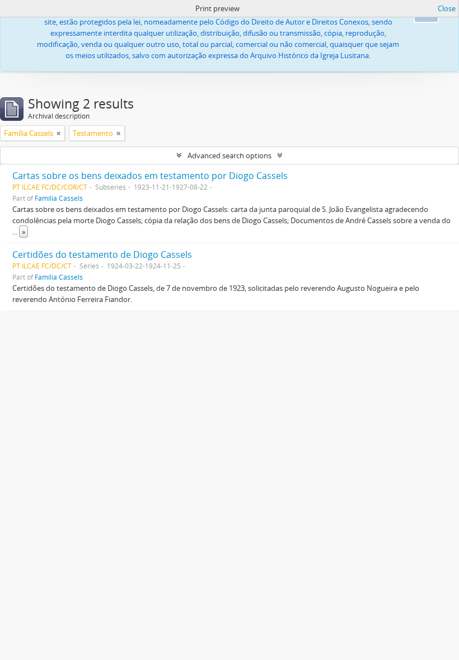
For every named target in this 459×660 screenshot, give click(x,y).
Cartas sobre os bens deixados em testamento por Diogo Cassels (150, 175)
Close (447, 8)
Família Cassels (59, 198)
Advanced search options (229, 155)
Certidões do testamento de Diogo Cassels (102, 254)
